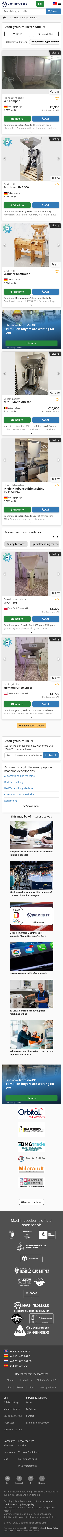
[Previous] (5, 72)
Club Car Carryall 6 (46, 1380)
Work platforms (48, 1387)
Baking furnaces (16, 544)
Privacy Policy (51, 1528)
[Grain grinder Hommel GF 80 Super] (31, 659)
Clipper (10, 1380)
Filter (18, 34)
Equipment (10, 800)
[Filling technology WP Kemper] (31, 72)
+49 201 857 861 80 (20, 1361)
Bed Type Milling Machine (18, 788)
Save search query (32, 725)
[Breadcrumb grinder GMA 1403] (31, 574)
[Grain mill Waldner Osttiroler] (31, 245)
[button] (59, 4)
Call (47, 118)
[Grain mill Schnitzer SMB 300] (31, 159)
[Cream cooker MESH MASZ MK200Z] (31, 374)
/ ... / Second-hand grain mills (22, 17)
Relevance (46, 34)
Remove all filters (17, 41)
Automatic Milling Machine (19, 776)
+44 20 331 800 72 (20, 1351)
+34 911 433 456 (19, 1366)
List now (31, 343)
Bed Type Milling (13, 782)
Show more (33, 806)
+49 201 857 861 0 (20, 1356)
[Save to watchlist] (57, 98)
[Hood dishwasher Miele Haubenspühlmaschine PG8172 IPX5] (31, 460)
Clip (9, 1387)
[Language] (55, 4)
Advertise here (33, 1202)
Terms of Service (14, 1530)
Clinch (32, 1387)
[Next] (58, 72)
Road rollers (25, 1380)
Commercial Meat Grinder (19, 794)
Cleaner (20, 1387)
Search (54, 11)
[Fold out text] (31, 131)
